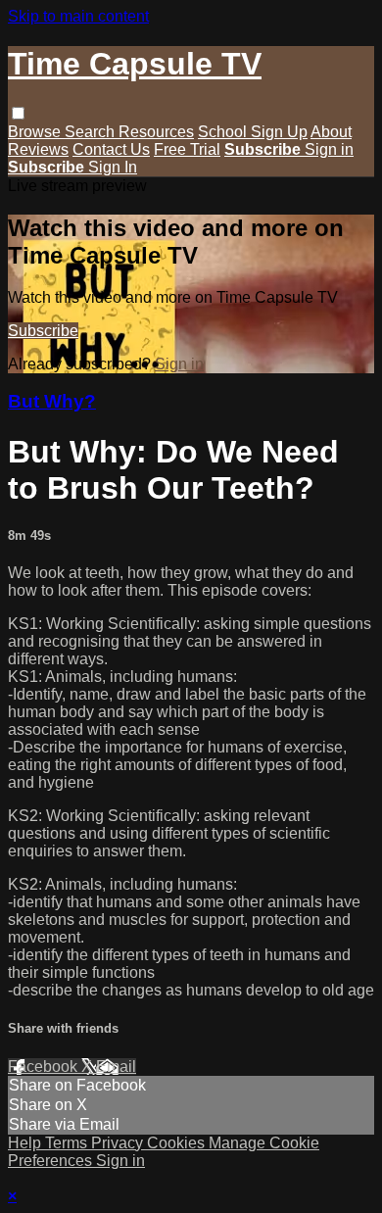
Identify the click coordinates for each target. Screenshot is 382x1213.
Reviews (38, 149)
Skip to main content (78, 16)
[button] (18, 113)
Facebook (44, 1066)
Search (92, 131)
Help (26, 1143)
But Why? (52, 401)
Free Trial (187, 149)
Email (116, 1066)
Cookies (178, 1143)
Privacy (119, 1143)
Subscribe (43, 330)
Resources (156, 131)
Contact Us (111, 149)
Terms (68, 1143)
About (331, 131)
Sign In (112, 167)
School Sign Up (253, 131)
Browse (36, 131)
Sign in (329, 149)
